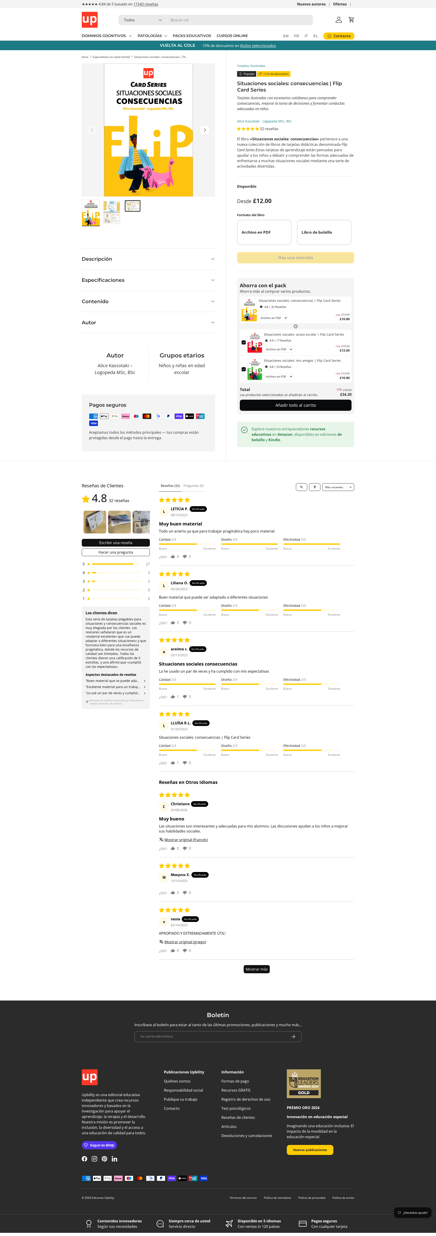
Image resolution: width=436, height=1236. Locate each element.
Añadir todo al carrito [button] (295, 405)
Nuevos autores (311, 4)
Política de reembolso (277, 1198)
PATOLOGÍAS (150, 36)
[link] (249, 309)
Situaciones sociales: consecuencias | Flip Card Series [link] (300, 300)
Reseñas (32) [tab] (170, 485)
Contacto (172, 1108)
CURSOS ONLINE (232, 36)
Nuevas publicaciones (310, 1150)
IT (306, 36)
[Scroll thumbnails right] (144, 522)
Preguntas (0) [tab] (193, 485)
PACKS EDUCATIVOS (192, 36)
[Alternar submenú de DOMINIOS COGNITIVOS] (130, 36)
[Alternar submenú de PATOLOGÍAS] (165, 36)
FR (296, 36)
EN (286, 36)
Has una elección (295, 257)
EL (315, 36)
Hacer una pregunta (116, 552)
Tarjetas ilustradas (251, 66)
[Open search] (301, 487)
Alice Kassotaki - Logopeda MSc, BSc (264, 121)
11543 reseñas (146, 4)
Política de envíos (343, 1198)
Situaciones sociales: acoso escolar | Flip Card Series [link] (304, 334)
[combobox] (216, 20)
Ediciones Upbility (103, 1198)
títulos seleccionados (258, 45)
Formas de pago (235, 1081)
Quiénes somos (177, 1081)
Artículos (229, 1126)
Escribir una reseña (115, 542)
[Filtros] (314, 487)
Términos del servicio (243, 1198)
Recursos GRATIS (235, 1090)
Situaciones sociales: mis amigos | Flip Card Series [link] (302, 360)
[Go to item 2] (119, 522)
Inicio (85, 57)
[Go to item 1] (95, 522)
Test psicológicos (236, 1108)
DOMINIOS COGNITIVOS (104, 36)
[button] (352, 20)
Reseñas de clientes (238, 1117)
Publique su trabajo (181, 1099)
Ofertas (340, 4)
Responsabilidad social (183, 1090)
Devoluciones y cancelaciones (246, 1135)
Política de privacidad (311, 1198)
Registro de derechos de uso (245, 1099)
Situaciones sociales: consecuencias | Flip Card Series (161, 57)
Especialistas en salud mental (111, 57)
